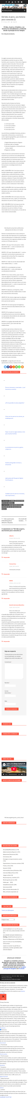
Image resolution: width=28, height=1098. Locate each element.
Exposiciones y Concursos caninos (12, 863)
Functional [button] (3, 1043)
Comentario (8, 662)
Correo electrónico (8, 692)
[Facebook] (8, 366)
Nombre (7, 682)
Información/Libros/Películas (11, 870)
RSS (18, 976)
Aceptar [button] (23, 991)
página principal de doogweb (15, 967)
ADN (11, 504)
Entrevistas (6, 856)
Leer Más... (2, 993)
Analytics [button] (2, 1065)
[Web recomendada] (14, 833)
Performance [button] (3, 1054)
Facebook (21, 968)
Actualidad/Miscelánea (9, 849)
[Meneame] (13, 366)
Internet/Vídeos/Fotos (9, 873)
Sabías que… (6, 882)
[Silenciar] (22, 774)
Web (6, 701)
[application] (14, 769)
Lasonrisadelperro (8, 929)
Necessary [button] (2, 1028)
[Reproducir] (3, 774)
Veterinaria (6, 887)
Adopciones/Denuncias (9, 854)
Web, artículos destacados (10, 889)
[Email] (16, 366)
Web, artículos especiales (9, 891)
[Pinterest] (10, 366)
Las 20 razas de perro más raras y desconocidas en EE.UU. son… (14, 930)
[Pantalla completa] (24, 774)
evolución (4, 507)
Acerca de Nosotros (6, 979)
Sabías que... (11, 502)
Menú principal (8, 10)
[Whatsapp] (19, 366)
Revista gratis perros (8, 880)
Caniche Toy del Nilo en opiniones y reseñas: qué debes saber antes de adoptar (12, 947)
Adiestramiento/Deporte (9, 852)
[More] (22, 366)
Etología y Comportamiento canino (12, 859)
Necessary (4, 1029)
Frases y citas (6, 865)
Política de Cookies (16, 979)
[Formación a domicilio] (14, 746)
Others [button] (2, 1087)
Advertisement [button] (4, 1076)
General (12, 500)
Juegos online (6, 875)
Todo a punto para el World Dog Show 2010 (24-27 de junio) (8, 520)
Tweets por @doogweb (8, 910)
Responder (7, 557)
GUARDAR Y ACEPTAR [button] (5, 1097)
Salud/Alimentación (8, 884)
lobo (10, 507)
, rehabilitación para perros (12, 937)
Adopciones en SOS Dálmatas (16, 939)
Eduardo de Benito (18, 504)
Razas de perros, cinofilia (9, 877)
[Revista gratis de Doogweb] (14, 800)
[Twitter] (5, 366)
